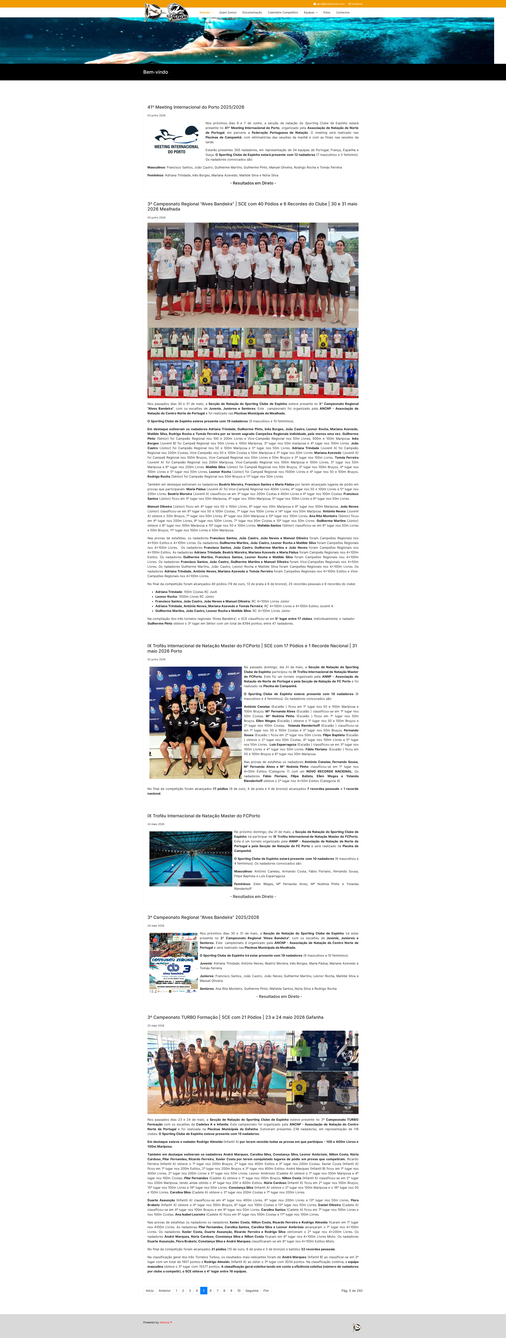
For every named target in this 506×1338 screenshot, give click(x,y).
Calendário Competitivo (283, 12)
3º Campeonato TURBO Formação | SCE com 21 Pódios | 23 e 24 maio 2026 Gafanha (235, 1017)
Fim (266, 1291)
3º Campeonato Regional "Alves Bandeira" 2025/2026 (203, 917)
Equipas (309, 12)
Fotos (326, 12)
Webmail (205, 22)
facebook (357, 3)
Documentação (252, 12)
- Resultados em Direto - (253, 183)
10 (239, 1291)
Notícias (205, 12)
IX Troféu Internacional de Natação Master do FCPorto (203, 815)
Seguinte (252, 1291)
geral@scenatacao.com (331, 3)
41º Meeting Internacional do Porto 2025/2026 (195, 107)
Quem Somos (227, 12)
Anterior (165, 1291)
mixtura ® (166, 1322)
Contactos (342, 12)
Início (150, 1291)
